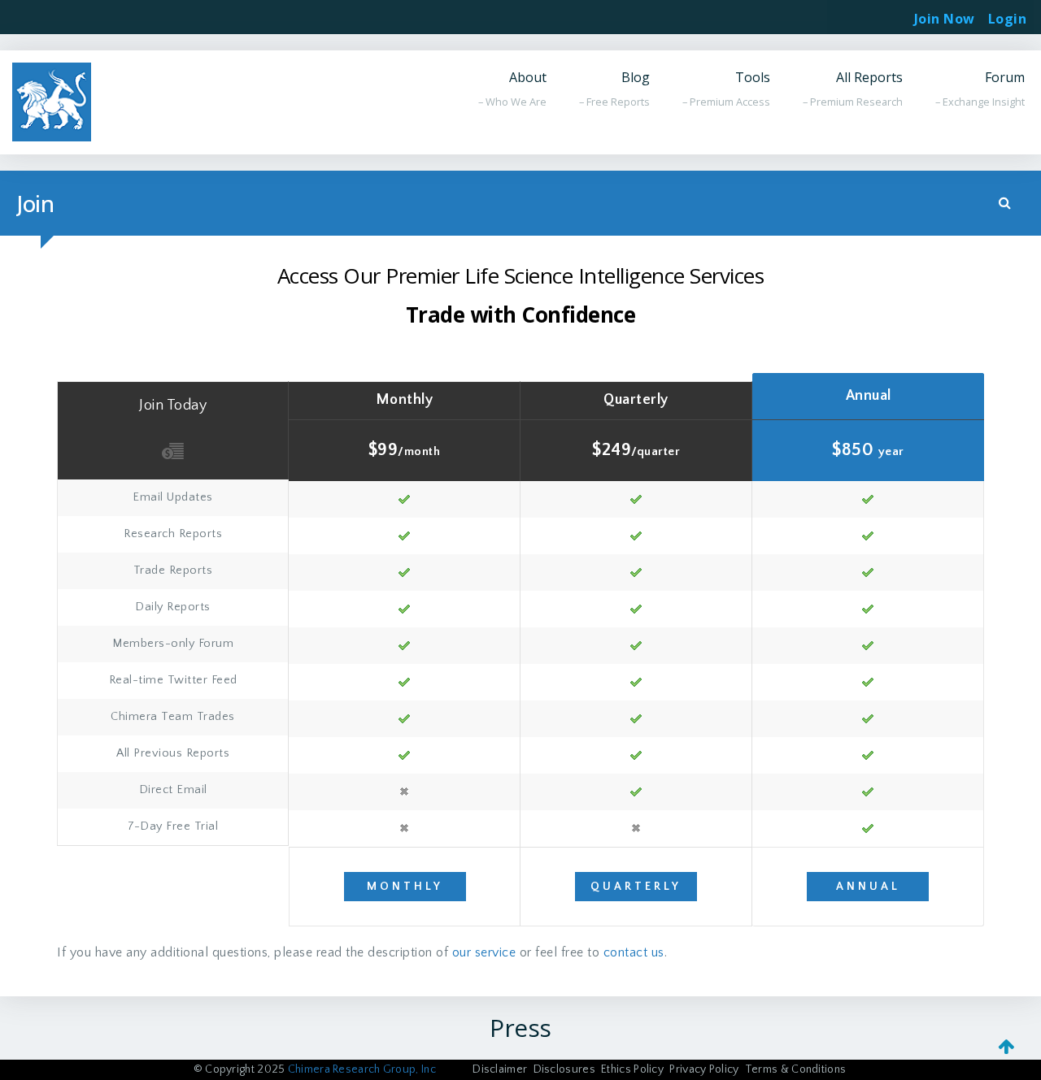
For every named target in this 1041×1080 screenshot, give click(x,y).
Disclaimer (500, 1069)
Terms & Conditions (795, 1069)
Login (1007, 14)
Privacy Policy (703, 1069)
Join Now (944, 19)
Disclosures (564, 1069)
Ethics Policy (632, 1069)
